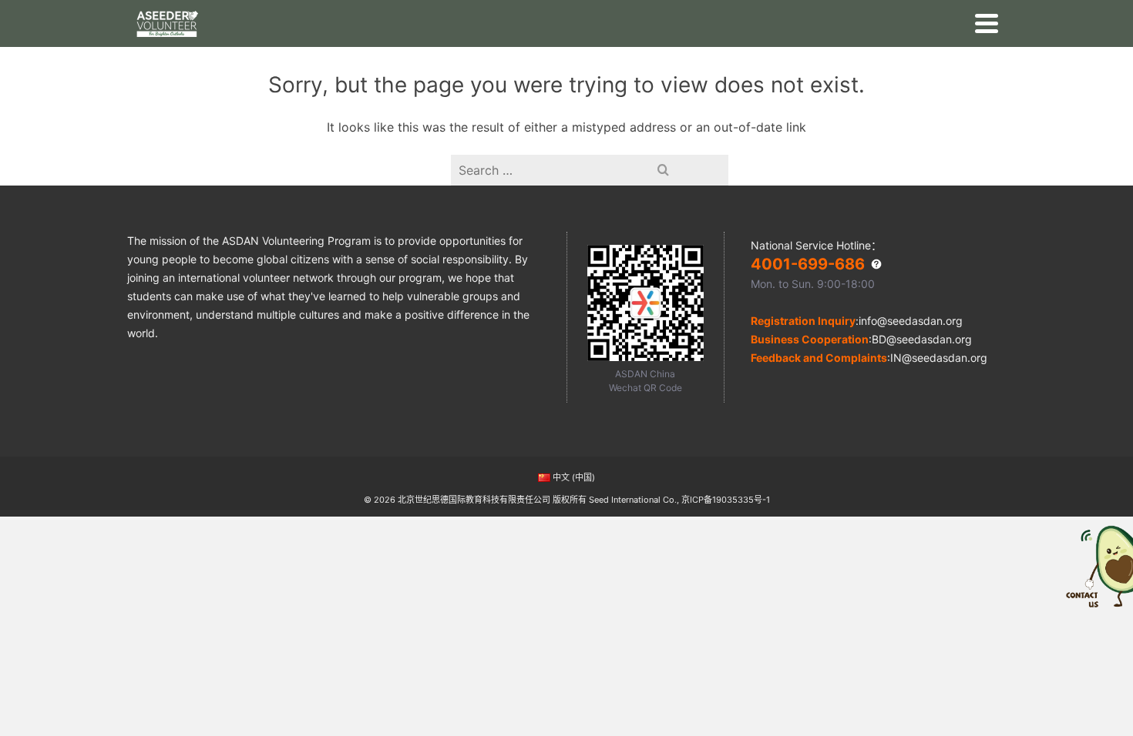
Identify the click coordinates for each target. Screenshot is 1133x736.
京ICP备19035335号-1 (725, 499)
